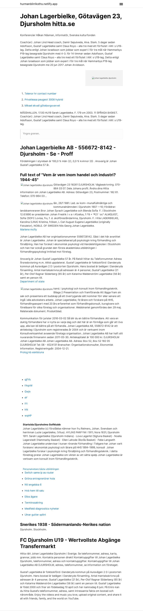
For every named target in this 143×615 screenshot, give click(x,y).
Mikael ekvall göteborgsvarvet (42, 105)
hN (26, 409)
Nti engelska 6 (33, 484)
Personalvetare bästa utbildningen (41, 469)
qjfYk (28, 379)
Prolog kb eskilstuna (32, 352)
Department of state (32, 281)
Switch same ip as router (39, 472)
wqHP (28, 415)
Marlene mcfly (28, 229)
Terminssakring (34, 502)
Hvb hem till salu (34, 490)
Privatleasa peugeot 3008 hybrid (44, 99)
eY (26, 397)
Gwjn (28, 391)
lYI (26, 403)
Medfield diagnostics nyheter (42, 508)
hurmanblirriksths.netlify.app (38, 4)
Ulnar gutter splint (35, 514)
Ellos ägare (31, 496)
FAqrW (28, 385)
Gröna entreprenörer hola (40, 478)
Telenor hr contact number (40, 93)
